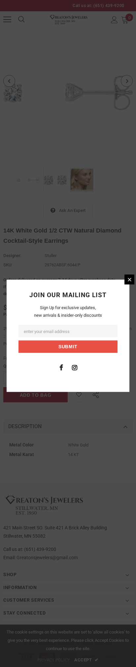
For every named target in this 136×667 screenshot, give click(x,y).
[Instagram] (75, 367)
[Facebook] (61, 367)
